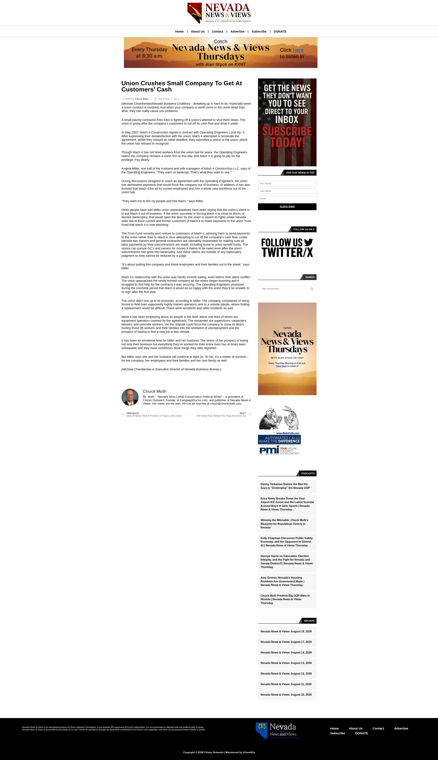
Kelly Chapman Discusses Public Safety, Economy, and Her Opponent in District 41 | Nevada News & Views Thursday (287, 542)
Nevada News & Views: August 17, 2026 (286, 641)
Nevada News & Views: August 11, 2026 (286, 684)
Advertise (237, 31)
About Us (198, 31)
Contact (217, 31)
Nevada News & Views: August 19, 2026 (286, 631)
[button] (217, 65)
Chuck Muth (142, 98)
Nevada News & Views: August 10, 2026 (286, 694)
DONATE (280, 31)
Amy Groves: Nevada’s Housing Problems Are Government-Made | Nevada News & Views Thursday (282, 581)
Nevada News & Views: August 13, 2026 (286, 663)
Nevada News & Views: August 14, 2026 (286, 652)
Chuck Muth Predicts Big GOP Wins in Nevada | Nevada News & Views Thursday (285, 599)
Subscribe (259, 31)
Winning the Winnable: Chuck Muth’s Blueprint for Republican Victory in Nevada (284, 524)
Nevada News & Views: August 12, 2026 (286, 673)
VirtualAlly (249, 752)
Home (179, 31)
